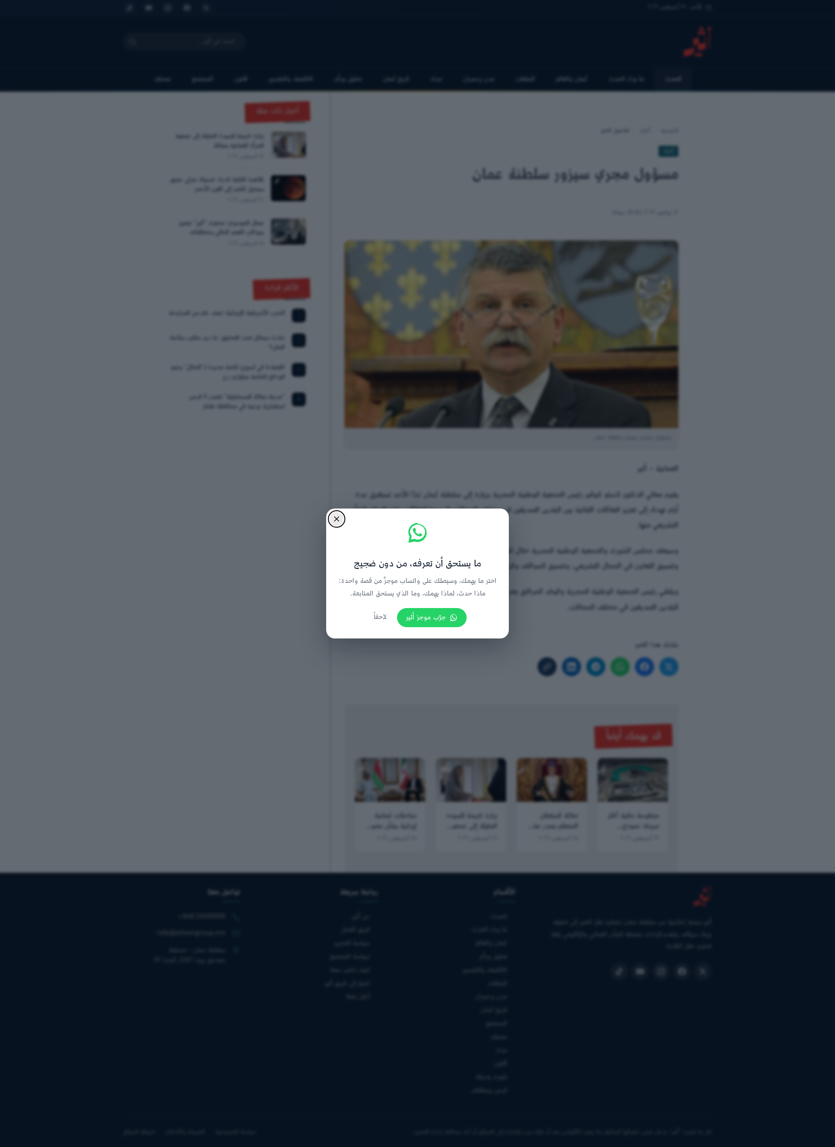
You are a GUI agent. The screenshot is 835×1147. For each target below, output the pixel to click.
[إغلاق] (337, 519)
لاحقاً (380, 617)
